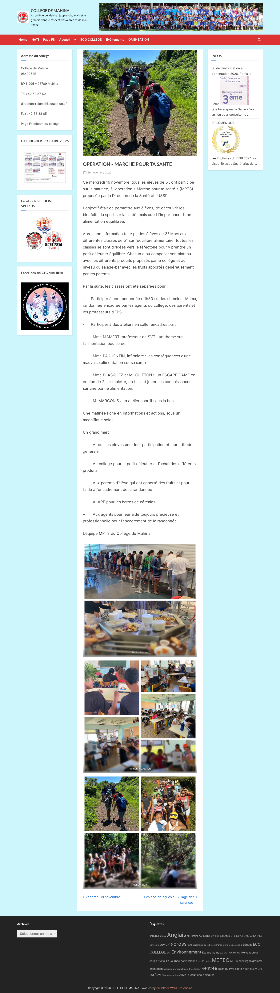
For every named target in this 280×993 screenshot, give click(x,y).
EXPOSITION (226, 953)
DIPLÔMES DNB (222, 123)
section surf (242, 968)
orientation (156, 968)
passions (167, 969)
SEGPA (253, 969)
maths (208, 961)
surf (153, 975)
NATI (35, 39)
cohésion (154, 945)
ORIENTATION (138, 39)
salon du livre (226, 968)
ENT (169, 953)
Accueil (64, 39)
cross (180, 944)
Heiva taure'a (249, 952)
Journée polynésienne (183, 960)
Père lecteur (195, 969)
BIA (212, 936)
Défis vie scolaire (231, 945)
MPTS (234, 960)
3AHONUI (154, 936)
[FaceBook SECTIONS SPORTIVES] (45, 234)
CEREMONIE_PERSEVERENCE (234, 936)
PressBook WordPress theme (174, 988)
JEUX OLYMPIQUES (159, 961)
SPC (260, 969)
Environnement (186, 951)
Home (23, 39)
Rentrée (209, 968)
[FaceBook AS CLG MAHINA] (45, 329)
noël (241, 960)
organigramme (253, 960)
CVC (189, 945)
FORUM (237, 953)
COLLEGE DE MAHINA (50, 10)
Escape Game (210, 952)
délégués (246, 944)
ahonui (163, 936)
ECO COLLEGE (91, 39)
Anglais (176, 934)
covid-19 (166, 944)
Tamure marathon (171, 975)
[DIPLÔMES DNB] (225, 153)
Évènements (115, 39)
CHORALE (256, 935)
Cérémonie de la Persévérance (207, 945)
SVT (159, 974)
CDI (217, 936)
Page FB (49, 39)
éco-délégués (205, 974)
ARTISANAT (192, 936)
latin (201, 961)
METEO (221, 960)
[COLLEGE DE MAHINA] (181, 17)
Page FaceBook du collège (40, 124)
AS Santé (204, 935)
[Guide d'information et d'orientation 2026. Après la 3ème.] (234, 104)
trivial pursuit (188, 974)
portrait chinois (180, 969)
